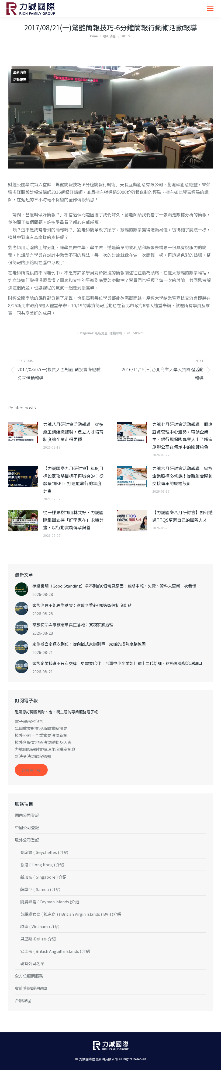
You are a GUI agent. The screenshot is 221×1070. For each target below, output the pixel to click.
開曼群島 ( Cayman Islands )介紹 (49, 901)
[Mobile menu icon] (210, 8)
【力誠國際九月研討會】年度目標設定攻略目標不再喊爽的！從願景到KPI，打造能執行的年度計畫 (73, 479)
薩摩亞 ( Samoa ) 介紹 (40, 889)
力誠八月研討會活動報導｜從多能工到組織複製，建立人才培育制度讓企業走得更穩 (73, 431)
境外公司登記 (27, 840)
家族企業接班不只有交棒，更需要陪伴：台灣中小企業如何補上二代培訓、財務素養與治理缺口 (117, 663)
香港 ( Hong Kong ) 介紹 (42, 864)
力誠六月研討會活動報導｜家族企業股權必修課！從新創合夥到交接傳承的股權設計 (182, 475)
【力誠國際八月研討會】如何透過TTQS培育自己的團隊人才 (182, 516)
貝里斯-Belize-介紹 (38, 939)
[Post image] (23, 432)
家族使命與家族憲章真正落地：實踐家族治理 (72, 624)
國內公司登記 (27, 815)
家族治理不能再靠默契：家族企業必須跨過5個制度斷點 (82, 605)
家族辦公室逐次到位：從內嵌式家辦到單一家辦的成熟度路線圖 (89, 644)
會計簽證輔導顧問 (31, 988)
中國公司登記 (27, 827)
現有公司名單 (32, 963)
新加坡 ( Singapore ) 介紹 (43, 877)
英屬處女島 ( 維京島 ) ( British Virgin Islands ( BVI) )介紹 (70, 914)
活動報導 (19, 80)
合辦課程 (23, 1000)
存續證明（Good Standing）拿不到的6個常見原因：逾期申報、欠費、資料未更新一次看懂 (114, 586)
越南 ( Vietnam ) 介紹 (39, 926)
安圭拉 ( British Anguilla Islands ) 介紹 (55, 951)
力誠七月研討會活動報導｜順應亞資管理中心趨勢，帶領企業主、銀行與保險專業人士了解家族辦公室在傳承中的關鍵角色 (182, 435)
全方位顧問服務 (29, 976)
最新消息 (19, 72)
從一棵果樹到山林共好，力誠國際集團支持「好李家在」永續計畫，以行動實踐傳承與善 (73, 520)
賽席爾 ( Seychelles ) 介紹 (44, 852)
